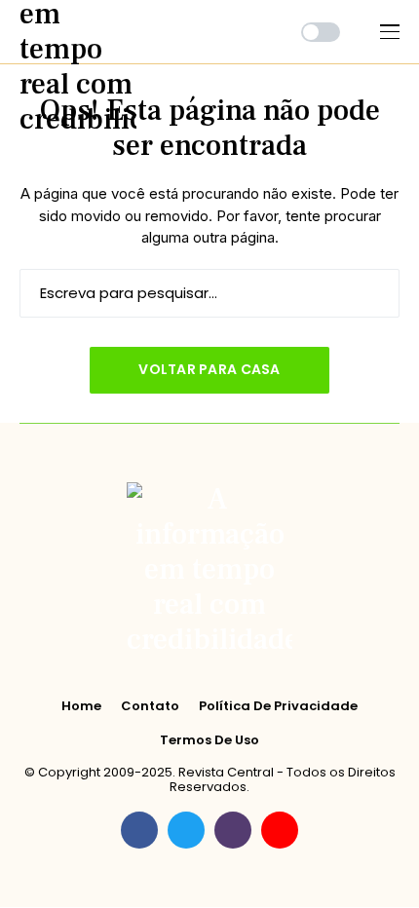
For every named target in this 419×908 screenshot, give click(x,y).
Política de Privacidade (278, 706)
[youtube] (279, 830)
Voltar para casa (209, 369)
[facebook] (139, 830)
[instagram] (232, 830)
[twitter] (186, 830)
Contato (150, 706)
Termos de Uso (209, 740)
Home (81, 706)
